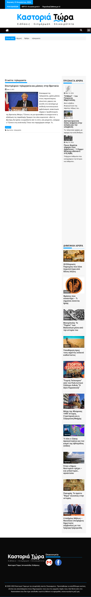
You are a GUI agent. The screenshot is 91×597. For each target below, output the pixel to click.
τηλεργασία (17, 130)
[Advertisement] (45, 57)
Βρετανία (10, 130)
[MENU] (88, 30)
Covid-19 (8, 127)
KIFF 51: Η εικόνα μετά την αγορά (24, 7)
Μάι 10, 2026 (70, 93)
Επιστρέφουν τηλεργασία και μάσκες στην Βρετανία (32, 86)
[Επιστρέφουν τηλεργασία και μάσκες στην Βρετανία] (21, 93)
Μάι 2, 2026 (69, 118)
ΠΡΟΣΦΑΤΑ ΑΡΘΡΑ (73, 80)
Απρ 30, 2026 (70, 142)
